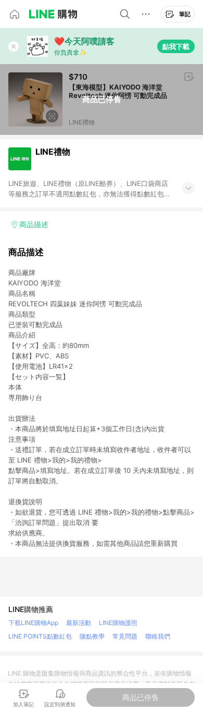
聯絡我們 (157, 636)
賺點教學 (92, 636)
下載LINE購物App (33, 623)
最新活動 (78, 623)
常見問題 (124, 636)
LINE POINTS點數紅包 (40, 636)
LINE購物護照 (118, 623)
